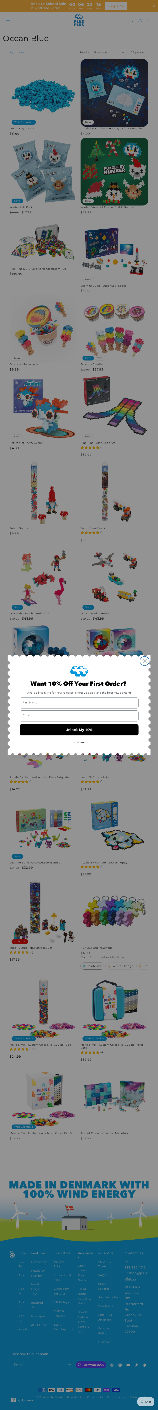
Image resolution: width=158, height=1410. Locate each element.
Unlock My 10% (79, 730)
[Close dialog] (144, 661)
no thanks (79, 742)
